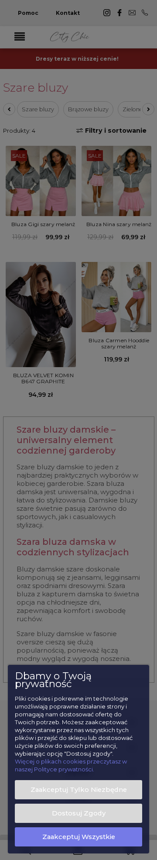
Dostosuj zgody (79, 813)
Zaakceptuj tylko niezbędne (79, 790)
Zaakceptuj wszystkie (78, 837)
